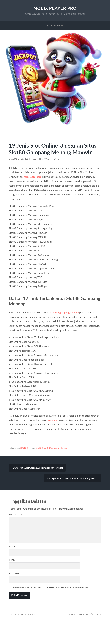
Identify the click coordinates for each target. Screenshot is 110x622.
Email (12, 560)
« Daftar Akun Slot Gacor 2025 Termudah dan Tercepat (37, 467)
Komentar (15, 515)
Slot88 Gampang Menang (55, 448)
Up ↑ (98, 614)
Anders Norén (85, 614)
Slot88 (39, 448)
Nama (12, 546)
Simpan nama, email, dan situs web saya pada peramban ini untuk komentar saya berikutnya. (51, 587)
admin (37, 159)
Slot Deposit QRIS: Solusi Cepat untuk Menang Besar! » (72, 478)
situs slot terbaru (32, 176)
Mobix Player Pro (55, 8)
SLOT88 (24, 448)
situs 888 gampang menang (64, 312)
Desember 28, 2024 (19, 159)
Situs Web (14, 573)
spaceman (52, 420)
